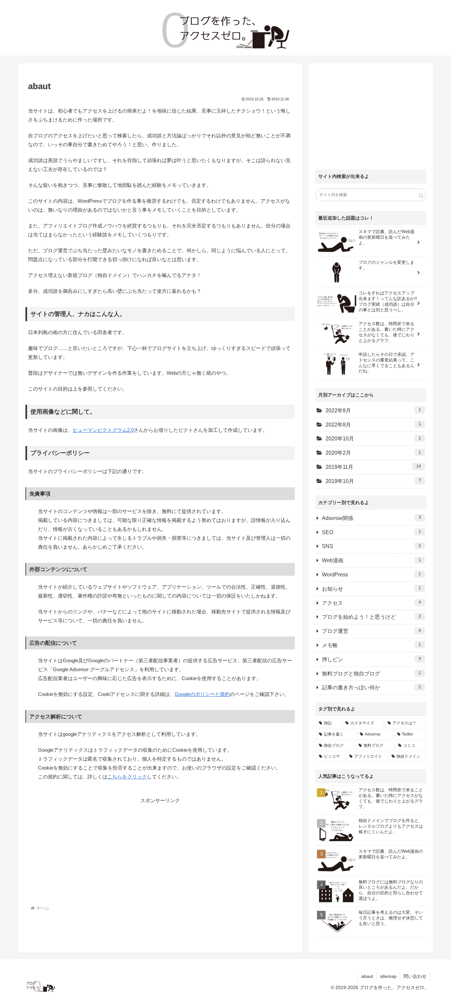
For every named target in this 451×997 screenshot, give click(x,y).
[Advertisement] (94, 851)
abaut (367, 976)
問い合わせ (415, 976)
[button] (421, 196)
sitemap (388, 976)
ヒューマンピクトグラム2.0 (103, 430)
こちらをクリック (127, 776)
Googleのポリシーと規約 (202, 694)
